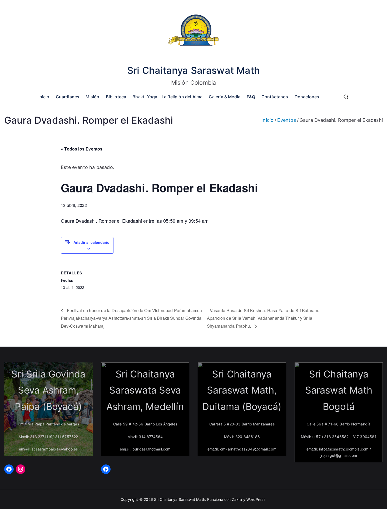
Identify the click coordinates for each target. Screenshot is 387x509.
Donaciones (307, 96)
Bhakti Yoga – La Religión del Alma (167, 96)
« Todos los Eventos (81, 149)
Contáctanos (274, 96)
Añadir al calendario (91, 242)
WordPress (255, 499)
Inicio (43, 96)
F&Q (251, 96)
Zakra (237, 499)
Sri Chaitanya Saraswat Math (193, 70)
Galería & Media (224, 96)
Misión (92, 96)
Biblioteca (116, 96)
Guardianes (68, 96)
